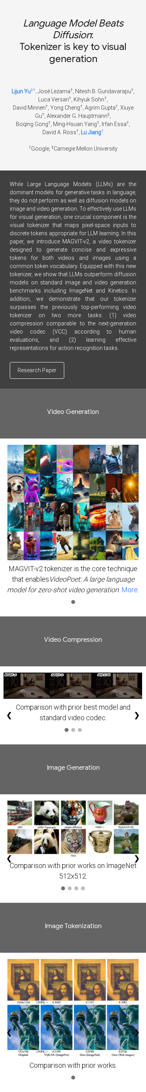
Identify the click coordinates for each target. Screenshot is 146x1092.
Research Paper (37, 370)
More (129, 590)
